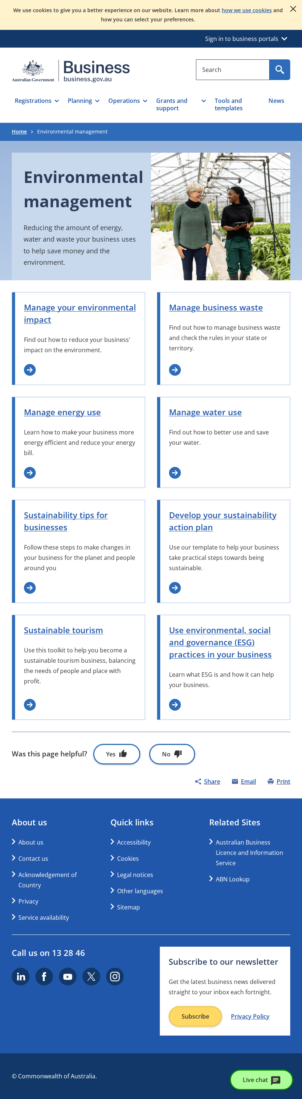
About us (30, 842)
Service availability (43, 917)
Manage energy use (62, 411)
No (166, 754)
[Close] (293, 9)
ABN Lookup (233, 879)
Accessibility (134, 842)
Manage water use (205, 411)
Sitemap (128, 907)
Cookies (128, 858)
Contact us (33, 858)
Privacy (28, 901)
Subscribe (195, 1016)
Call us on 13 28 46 (48, 952)
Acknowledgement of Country (47, 880)
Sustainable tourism (63, 629)
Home (19, 131)
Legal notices (135, 875)
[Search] (280, 69)
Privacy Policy (250, 1016)
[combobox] (233, 69)
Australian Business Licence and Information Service (249, 852)
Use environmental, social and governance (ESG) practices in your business (220, 642)
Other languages (140, 891)
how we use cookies (247, 10)
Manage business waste (216, 307)
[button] (37, 104)
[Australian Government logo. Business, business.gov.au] (71, 71)
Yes (111, 754)
